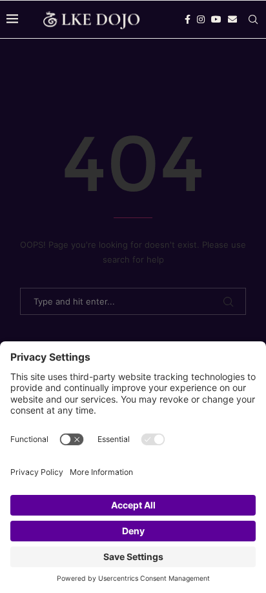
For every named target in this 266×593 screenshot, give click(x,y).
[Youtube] (216, 19)
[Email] (232, 19)
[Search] (253, 19)
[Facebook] (187, 19)
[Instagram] (201, 19)
